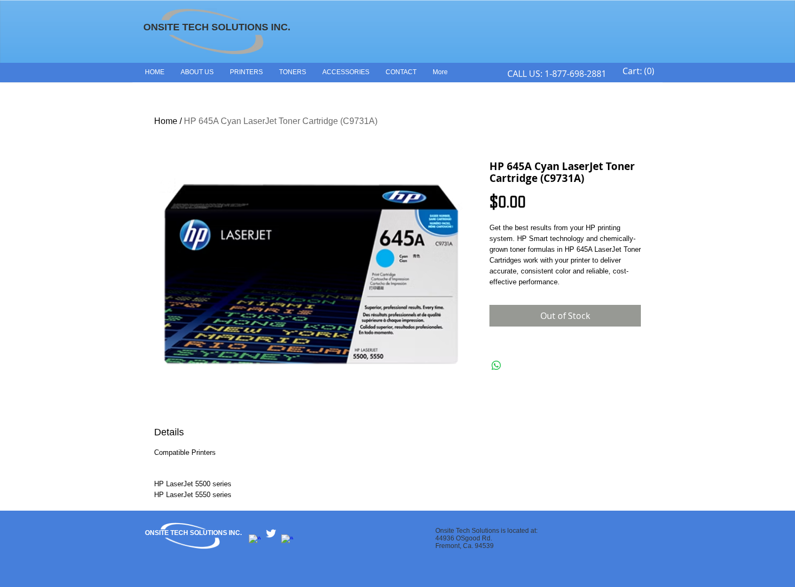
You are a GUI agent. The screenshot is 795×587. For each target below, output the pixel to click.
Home (165, 121)
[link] (638, 71)
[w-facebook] (255, 540)
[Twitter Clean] (271, 533)
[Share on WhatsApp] (496, 365)
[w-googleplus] (287, 540)
